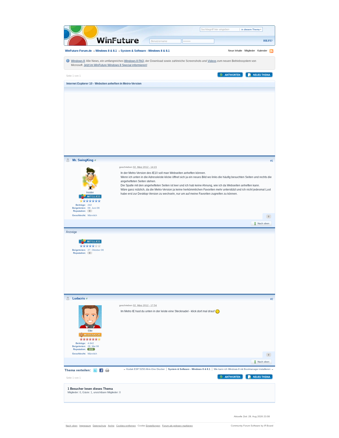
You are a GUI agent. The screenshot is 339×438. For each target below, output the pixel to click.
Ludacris (78, 298)
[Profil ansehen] (95, 160)
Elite (90, 330)
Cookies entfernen (126, 425)
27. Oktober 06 (96, 250)
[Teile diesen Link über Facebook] (101, 370)
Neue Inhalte (235, 50)
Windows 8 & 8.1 (106, 50)
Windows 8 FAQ (134, 61)
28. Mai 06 (93, 346)
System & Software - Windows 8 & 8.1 (145, 50)
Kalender (262, 50)
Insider (90, 192)
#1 (271, 160)
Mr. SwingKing (82, 160)
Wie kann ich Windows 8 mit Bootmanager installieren (242, 369)
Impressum (85, 425)
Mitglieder (249, 50)
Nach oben (263, 223)
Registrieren (248, 41)
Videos (212, 61)
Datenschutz (99, 425)
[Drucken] (107, 370)
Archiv (111, 425)
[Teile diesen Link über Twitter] (95, 370)
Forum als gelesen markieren (177, 425)
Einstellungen (153, 425)
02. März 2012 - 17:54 (145, 305)
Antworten (232, 75)
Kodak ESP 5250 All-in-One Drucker (145, 369)
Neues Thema (261, 75)
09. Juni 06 (94, 208)
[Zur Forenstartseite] (108, 38)
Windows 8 (78, 61)
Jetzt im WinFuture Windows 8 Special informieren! (115, 65)
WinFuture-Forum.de (78, 50)
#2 (271, 299)
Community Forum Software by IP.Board (252, 425)
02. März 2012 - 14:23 (145, 167)
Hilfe (267, 40)
